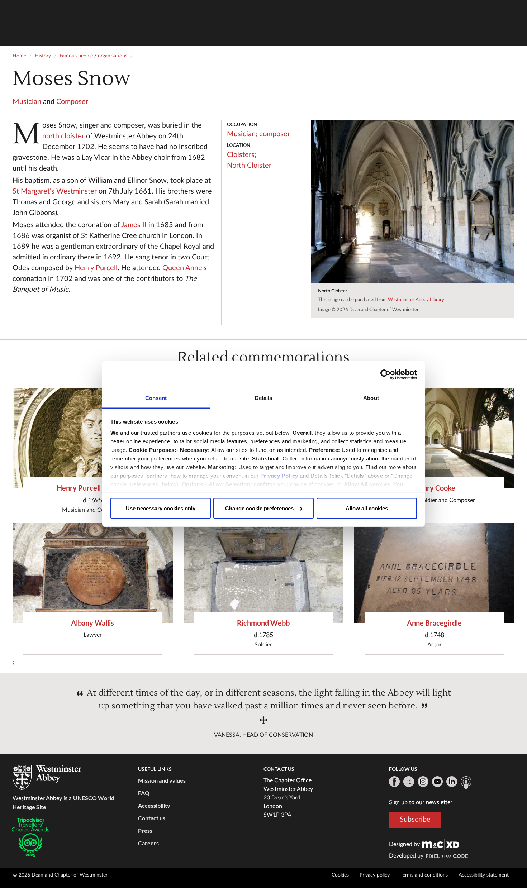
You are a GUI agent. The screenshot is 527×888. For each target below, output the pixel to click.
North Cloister (249, 165)
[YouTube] (437, 781)
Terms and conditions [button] (424, 875)
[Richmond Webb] (264, 573)
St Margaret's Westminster (55, 191)
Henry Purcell (96, 268)
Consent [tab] (156, 398)
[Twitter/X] (408, 781)
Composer (72, 101)
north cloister (63, 136)
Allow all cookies (367, 508)
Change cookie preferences (259, 508)
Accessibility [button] (154, 805)
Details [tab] (263, 398)
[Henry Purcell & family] (93, 438)
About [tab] (371, 398)
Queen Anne (182, 268)
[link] (440, 844)
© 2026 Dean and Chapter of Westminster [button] (60, 875)
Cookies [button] (340, 875)
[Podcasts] (466, 782)
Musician (27, 101)
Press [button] (145, 830)
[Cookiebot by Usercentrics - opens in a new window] (385, 374)
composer (274, 134)
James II (134, 225)
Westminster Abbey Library (416, 299)
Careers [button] (148, 843)
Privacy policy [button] (375, 875)
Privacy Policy (279, 476)
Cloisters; (241, 154)
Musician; (242, 134)
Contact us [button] (151, 818)
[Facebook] (394, 781)
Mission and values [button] (162, 780)
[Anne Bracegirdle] (434, 573)
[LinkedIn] (451, 781)
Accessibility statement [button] (484, 875)
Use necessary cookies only (160, 508)
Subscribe (415, 819)
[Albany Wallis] (93, 573)
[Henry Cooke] (434, 438)
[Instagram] (423, 781)
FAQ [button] (143, 792)
